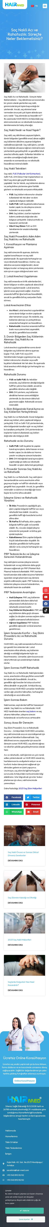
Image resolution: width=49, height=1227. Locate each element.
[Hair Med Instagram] (46, 590)
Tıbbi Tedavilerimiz (13, 1148)
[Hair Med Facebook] (46, 604)
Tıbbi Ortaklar (11, 1142)
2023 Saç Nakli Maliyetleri (19, 939)
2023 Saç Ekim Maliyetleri (30, 788)
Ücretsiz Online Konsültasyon (24, 1058)
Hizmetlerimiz (11, 1136)
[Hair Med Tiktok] (46, 610)
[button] (45, 6)
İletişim (8, 1153)
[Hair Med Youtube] (46, 597)
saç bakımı (31, 711)
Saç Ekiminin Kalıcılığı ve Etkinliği (22, 897)
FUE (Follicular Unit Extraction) (26, 173)
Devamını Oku (15, 860)
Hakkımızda (10, 1130)
